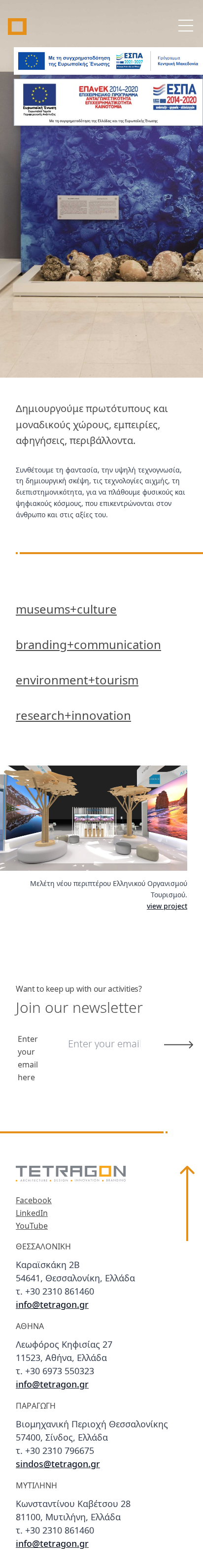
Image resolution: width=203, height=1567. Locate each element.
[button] (187, 1358)
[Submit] (178, 1045)
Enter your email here (28, 1058)
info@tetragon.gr (52, 1305)
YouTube (32, 1226)
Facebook (34, 1201)
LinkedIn (32, 1213)
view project (167, 906)
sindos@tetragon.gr (58, 1464)
